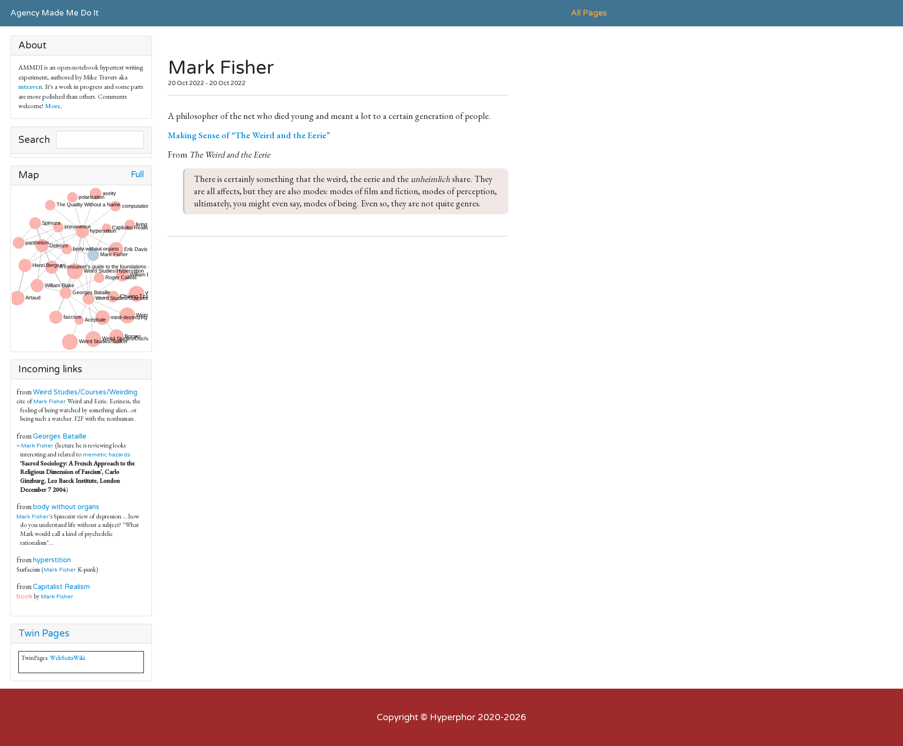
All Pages (589, 13)
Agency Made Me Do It (54, 13)
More (53, 105)
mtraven (30, 86)
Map (28, 175)
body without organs (66, 507)
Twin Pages (44, 633)
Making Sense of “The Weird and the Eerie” (249, 135)
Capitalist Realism (61, 587)
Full (137, 175)
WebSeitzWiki (67, 658)
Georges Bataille (60, 436)
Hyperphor (452, 717)
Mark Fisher (49, 401)
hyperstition (52, 560)
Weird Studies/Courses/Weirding (85, 392)
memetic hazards (106, 454)
